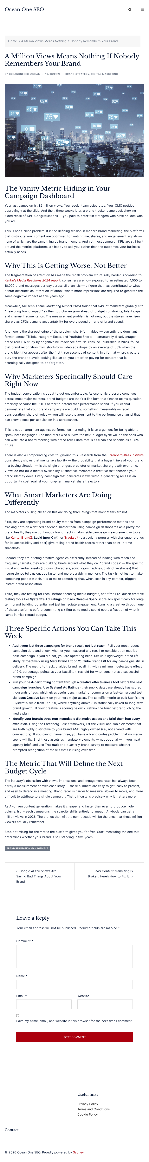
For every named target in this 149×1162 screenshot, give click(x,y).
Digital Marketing (104, 74)
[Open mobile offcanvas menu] (142, 9)
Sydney (78, 1152)
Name (21, 976)
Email (21, 996)
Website (83, 996)
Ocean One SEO (24, 9)
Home (12, 41)
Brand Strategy (77, 74)
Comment (24, 941)
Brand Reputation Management (27, 848)
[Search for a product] (130, 9)
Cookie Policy (87, 1114)
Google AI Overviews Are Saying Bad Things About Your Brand (38, 876)
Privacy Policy (87, 1104)
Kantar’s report (32, 280)
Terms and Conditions (93, 1109)
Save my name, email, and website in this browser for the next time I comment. (74, 1021)
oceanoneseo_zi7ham (25, 74)
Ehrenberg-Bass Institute (125, 455)
